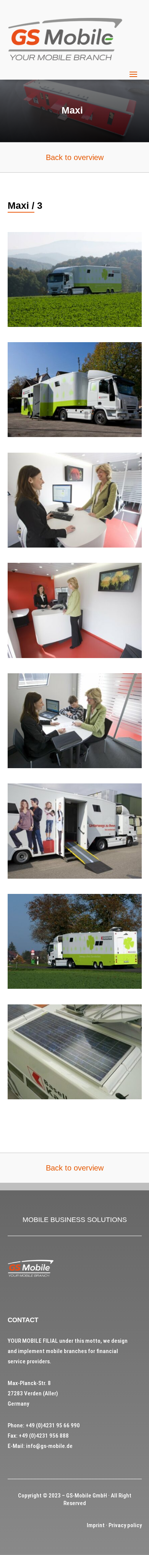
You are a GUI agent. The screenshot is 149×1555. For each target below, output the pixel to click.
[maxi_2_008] (75, 766)
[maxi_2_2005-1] (75, 325)
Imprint (96, 1525)
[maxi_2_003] (75, 877)
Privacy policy (125, 1525)
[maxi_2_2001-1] (75, 435)
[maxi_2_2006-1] (75, 987)
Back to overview (75, 157)
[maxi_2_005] (75, 1097)
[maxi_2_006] (75, 546)
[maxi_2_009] (75, 656)
